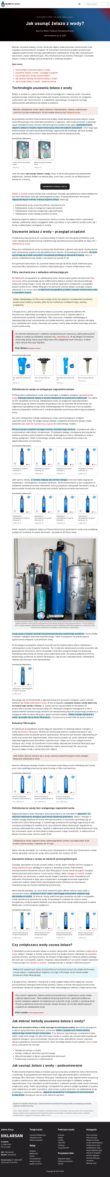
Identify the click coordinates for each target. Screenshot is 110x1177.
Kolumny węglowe (92, 1155)
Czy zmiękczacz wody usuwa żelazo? (32, 75)
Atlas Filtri (61, 1143)
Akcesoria (89, 1160)
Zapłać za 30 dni (36, 1164)
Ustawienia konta (36, 1137)
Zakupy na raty (35, 1161)
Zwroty (32, 1156)
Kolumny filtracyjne (93, 1158)
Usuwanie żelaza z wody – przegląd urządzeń (36, 73)
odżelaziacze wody (21, 244)
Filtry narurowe (91, 1137)
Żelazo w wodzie (20, 194)
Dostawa (33, 1151)
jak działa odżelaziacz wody (33, 703)
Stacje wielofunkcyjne (94, 1150)
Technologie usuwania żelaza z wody (32, 70)
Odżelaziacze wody (93, 1148)
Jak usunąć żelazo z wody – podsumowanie (35, 81)
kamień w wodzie (38, 963)
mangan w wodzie (75, 873)
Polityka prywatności (65, 1161)
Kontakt (60, 1164)
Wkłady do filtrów (92, 1140)
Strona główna (42, 17)
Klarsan (60, 1137)
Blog (50, 17)
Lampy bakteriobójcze (94, 1143)
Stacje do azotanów (93, 1153)
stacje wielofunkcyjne (22, 867)
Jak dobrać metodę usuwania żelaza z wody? (36, 78)
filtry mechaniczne (60, 337)
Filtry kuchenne (91, 1135)
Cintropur (61, 1145)
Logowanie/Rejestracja (38, 1135)
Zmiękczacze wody (93, 1145)
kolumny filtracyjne (29, 732)
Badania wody (91, 1163)
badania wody (73, 112)
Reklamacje (34, 1153)
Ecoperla (61, 1135)
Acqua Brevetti (63, 1148)
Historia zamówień (36, 1140)
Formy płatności (35, 1159)
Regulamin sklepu (64, 1159)
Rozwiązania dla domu (66, 31)
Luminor (61, 1140)
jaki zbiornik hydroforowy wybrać (37, 424)
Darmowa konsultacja (55, 186)
